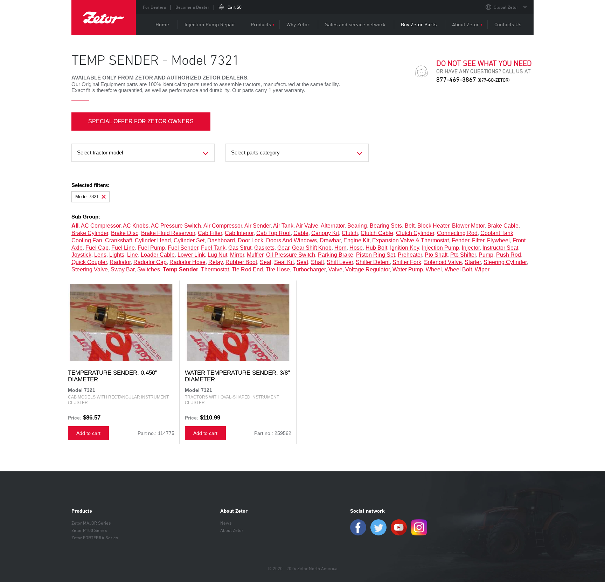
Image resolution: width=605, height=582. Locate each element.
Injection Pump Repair (210, 24)
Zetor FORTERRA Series (94, 537)
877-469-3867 (473, 79)
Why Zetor (298, 24)
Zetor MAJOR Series (91, 523)
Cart (235, 7)
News (225, 523)
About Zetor (465, 24)
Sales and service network (355, 24)
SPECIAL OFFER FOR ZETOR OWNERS (141, 121)
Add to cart (88, 433)
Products (261, 24)
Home (162, 24)
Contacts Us (507, 24)
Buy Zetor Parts (419, 24)
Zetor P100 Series (89, 530)
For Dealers (154, 7)
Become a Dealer (192, 7)
